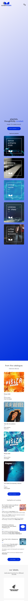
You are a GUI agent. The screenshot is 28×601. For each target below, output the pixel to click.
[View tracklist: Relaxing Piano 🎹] (14, 168)
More (14, 391)
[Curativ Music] (6, 4)
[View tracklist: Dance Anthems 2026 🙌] (14, 146)
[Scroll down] (14, 356)
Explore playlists (13, 128)
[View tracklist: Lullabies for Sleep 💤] (14, 212)
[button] (24, 4)
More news (12, 559)
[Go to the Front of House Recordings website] (14, 588)
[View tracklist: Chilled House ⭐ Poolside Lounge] (14, 190)
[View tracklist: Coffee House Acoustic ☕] (14, 234)
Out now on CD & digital (8, 438)
